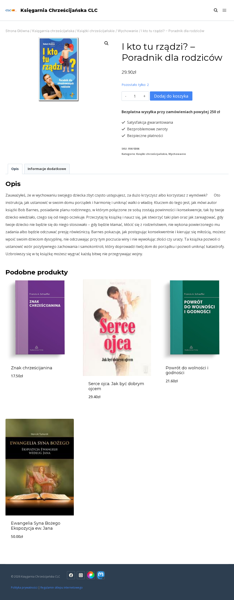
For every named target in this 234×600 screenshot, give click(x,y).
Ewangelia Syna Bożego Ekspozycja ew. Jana (35, 526)
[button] (106, 43)
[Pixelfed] (91, 575)
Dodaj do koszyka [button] (39, 391)
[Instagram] (81, 575)
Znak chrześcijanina (31, 367)
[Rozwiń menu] (224, 10)
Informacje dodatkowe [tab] (47, 169)
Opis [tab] (15, 169)
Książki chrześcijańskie (151, 154)
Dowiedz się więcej (194, 396)
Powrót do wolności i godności (187, 370)
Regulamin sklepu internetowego (61, 587)
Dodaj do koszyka (171, 96)
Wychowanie (177, 154)
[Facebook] (71, 575)
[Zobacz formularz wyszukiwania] (213, 10)
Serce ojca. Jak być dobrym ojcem (116, 386)
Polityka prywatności (24, 587)
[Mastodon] (101, 575)
